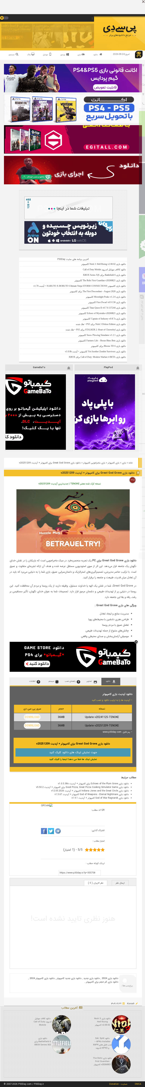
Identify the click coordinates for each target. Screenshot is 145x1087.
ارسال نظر (120, 883)
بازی (124, 463)
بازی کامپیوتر (113, 463)
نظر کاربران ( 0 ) (95, 883)
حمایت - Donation (118, 1084)
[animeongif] (68, 243)
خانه (131, 463)
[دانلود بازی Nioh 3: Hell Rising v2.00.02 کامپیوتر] (121, 1024)
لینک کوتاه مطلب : (95, 863)
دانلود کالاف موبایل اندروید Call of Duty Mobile (44, 27)
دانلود (95, 54)
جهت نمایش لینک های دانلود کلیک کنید (73, 752)
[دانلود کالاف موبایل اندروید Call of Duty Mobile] (61, 1024)
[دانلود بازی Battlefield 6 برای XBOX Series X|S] (61, 1044)
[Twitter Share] (51, 831)
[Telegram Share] (58, 831)
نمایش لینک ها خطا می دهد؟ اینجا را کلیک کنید (73, 759)
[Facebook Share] (44, 831)
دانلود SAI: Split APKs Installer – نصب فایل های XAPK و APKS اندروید (102, 1043)
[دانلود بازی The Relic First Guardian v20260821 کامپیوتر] (121, 1064)
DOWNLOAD (32, 717)
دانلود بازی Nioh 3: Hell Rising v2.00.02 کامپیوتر (76, 27)
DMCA (138, 1084)
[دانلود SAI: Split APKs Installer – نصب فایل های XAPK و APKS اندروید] (121, 1044)
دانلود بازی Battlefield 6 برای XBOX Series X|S (42, 1041)
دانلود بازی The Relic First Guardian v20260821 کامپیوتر (102, 1061)
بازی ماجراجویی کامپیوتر (94, 463)
